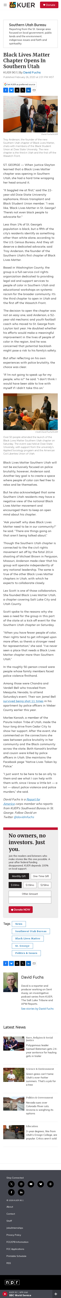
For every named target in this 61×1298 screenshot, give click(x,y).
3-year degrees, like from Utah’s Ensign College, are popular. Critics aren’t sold (41, 1135)
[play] (5, 1294)
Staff (9, 1221)
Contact (11, 1214)
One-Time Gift (41, 876)
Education (32, 1126)
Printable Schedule (16, 1256)
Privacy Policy (14, 1235)
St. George (22, 945)
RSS (9, 1263)
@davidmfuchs (24, 817)
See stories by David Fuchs (37, 1008)
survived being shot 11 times (23, 701)
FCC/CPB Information (17, 1242)
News (18, 923)
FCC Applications (15, 1249)
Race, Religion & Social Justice (39, 1039)
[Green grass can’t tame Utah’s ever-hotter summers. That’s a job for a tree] (13, 1075)
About (10, 1207)
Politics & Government (39, 1097)
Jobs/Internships (15, 1228)
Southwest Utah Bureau (31, 931)
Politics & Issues (26, 953)
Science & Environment (40, 1068)
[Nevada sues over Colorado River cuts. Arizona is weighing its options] (13, 1103)
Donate (50, 4)
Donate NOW (21, 909)
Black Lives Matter (27, 938)
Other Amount (30, 893)
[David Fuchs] (10, 982)
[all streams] (56, 1294)
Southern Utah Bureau (27, 25)
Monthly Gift (19, 876)
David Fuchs (32, 72)
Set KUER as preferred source (21, 84)
